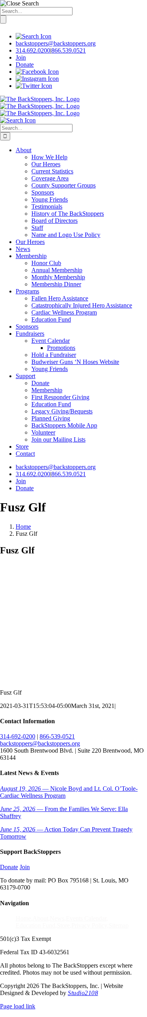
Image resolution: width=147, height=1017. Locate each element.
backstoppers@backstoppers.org (56, 43)
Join (21, 57)
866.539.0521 (68, 50)
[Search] (33, 36)
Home (23, 918)
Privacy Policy (89, 925)
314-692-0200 (17, 736)
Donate (25, 64)
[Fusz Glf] (59, 679)
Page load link (17, 1006)
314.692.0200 (33, 50)
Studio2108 (83, 993)
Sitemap (119, 925)
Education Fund (35, 925)
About (40, 918)
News (57, 918)
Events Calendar (86, 918)
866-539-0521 (57, 736)
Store (63, 925)
